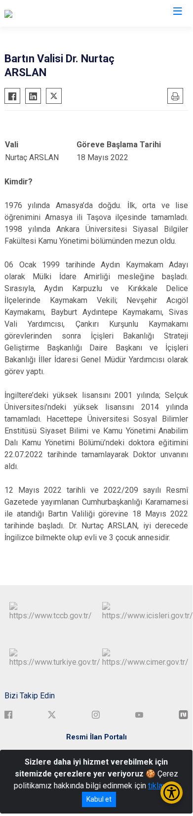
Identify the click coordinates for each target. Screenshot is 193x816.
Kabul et (99, 799)
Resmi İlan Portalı (96, 737)
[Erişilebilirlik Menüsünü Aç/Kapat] (171, 792)
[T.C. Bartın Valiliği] (33, 13)
